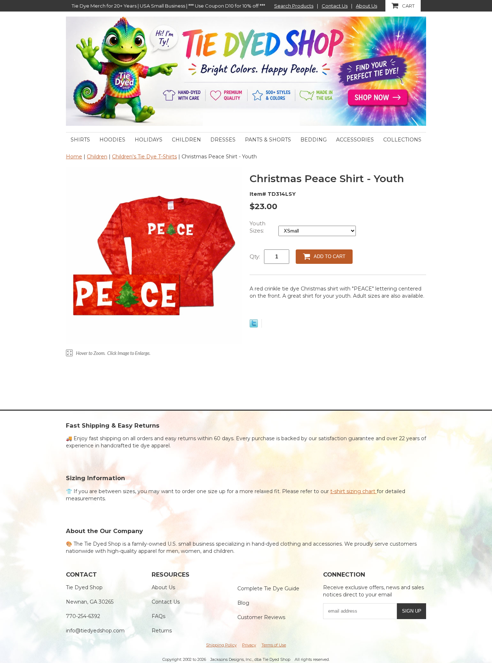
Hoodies (112, 139)
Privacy (249, 645)
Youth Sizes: (257, 227)
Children (186, 139)
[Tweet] (254, 326)
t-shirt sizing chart (353, 491)
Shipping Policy (221, 645)
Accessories (355, 139)
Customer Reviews (261, 617)
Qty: (255, 256)
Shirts (80, 139)
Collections (402, 139)
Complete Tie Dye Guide (268, 588)
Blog (243, 603)
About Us (366, 6)
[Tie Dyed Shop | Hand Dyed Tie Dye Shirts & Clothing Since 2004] (246, 71)
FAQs (158, 616)
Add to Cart (329, 256)
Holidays (148, 139)
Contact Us (335, 6)
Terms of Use (273, 645)
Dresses (223, 139)
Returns (162, 630)
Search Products (293, 6)
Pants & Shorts (268, 139)
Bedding (313, 139)
